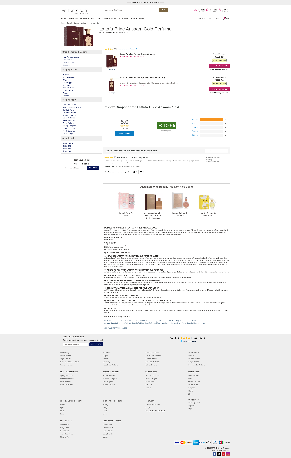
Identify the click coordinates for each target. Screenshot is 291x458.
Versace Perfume (66, 365)
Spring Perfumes (66, 375)
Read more (174, 83)
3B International (68, 77)
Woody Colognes (69, 126)
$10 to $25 (67, 146)
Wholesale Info (193, 375)
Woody (62, 405)
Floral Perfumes (69, 120)
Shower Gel (64, 437)
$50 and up (67, 151)
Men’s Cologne (151, 379)
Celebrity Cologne (69, 113)
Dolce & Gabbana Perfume (70, 362)
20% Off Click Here (219, 60)
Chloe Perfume (151, 359)
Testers (148, 388)
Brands (125, 19)
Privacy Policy (193, 385)
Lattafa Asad (119, 320)
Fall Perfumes (65, 382)
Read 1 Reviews (123, 49)
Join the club (137, 19)
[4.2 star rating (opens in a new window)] (187, 338)
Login (190, 409)
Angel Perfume (65, 359)
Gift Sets (115, 19)
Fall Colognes (108, 382)
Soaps (105, 437)
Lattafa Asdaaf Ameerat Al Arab (157, 323)
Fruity (62, 414)
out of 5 (199, 338)
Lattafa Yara (130, 320)
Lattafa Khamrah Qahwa (121, 323)
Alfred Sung (64, 353)
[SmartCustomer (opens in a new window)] (188, 341)
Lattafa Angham (154, 320)
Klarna (190, 391)
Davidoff (191, 356)
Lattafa (105, 32)
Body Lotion (64, 428)
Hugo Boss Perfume (110, 365)
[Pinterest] (223, 454)
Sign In (202, 18)
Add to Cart (220, 66)
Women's (70, 19)
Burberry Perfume (152, 353)
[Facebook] (214, 454)
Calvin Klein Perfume (153, 356)
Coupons (66, 65)
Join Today (96, 344)
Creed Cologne (193, 353)
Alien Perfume (65, 356)
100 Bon (66, 75)
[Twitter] (219, 454)
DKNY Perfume (194, 359)
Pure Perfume (108, 431)
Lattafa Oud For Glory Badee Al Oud (176, 320)
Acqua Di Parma (69, 88)
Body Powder (108, 428)
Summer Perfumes (67, 379)
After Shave (64, 424)
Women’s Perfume (152, 375)
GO (163, 10)
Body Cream (107, 424)
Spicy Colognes (69, 128)
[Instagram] (228, 454)
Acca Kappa (67, 83)
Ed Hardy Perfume (152, 365)
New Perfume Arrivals (71, 57)
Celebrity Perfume (69, 110)
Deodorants (64, 431)
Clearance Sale (68, 62)
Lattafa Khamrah (194, 323)
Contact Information (153, 405)
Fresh (105, 411)
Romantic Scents (69, 105)
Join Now (93, 168)
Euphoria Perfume (152, 362)
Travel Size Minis (66, 434)
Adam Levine (68, 90)
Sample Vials (108, 434)
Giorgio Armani (193, 362)
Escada (106, 359)
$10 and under (68, 143)
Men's (87, 19)
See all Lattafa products (115, 328)
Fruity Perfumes (69, 123)
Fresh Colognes (69, 131)
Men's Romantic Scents (72, 107)
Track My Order (194, 403)
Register (191, 406)
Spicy (62, 408)
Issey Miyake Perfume (196, 365)
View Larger (111, 69)
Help (211, 18)
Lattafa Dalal (141, 320)
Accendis (66, 85)
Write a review (124, 133)
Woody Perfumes (69, 115)
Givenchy (106, 362)
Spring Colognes (109, 375)
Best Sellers (103, 19)
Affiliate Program (194, 382)
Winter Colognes (109, 385)
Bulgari (105, 356)
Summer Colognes (110, 379)
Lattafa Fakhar (138, 323)
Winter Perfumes (66, 385)
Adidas (65, 93)
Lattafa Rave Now (178, 323)
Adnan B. (66, 96)
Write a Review (135, 49)
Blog (189, 394)
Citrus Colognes (69, 133)
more (194, 320)
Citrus (105, 414)
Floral (62, 411)
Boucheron (107, 353)
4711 (64, 80)
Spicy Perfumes (69, 118)
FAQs (148, 408)
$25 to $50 (67, 149)
